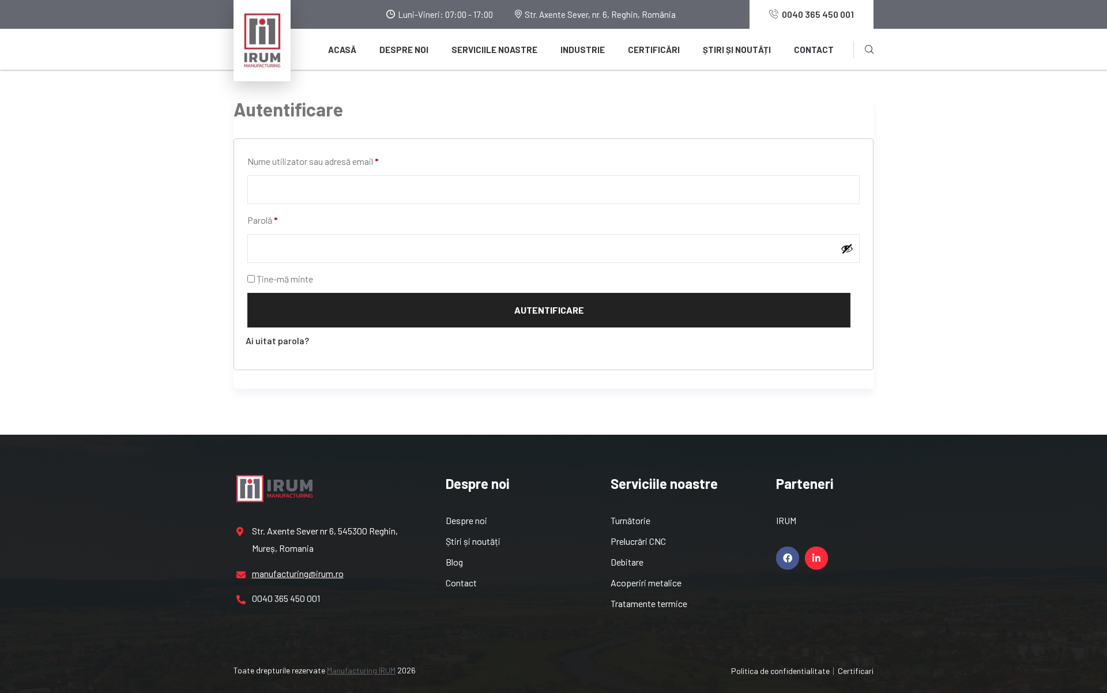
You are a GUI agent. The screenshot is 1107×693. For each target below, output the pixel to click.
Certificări (654, 49)
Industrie (582, 49)
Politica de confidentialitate (780, 671)
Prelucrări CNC (638, 541)
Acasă (342, 49)
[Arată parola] (847, 248)
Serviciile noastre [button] (494, 49)
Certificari (855, 671)
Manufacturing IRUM (361, 670)
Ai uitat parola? (277, 340)
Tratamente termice (649, 603)
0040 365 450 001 (818, 14)
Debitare (627, 561)
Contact (814, 49)
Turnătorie (630, 520)
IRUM (786, 520)
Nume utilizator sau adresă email (313, 161)
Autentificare (549, 309)
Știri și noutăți (737, 49)
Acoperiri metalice (646, 582)
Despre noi (403, 49)
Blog (454, 561)
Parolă (262, 219)
